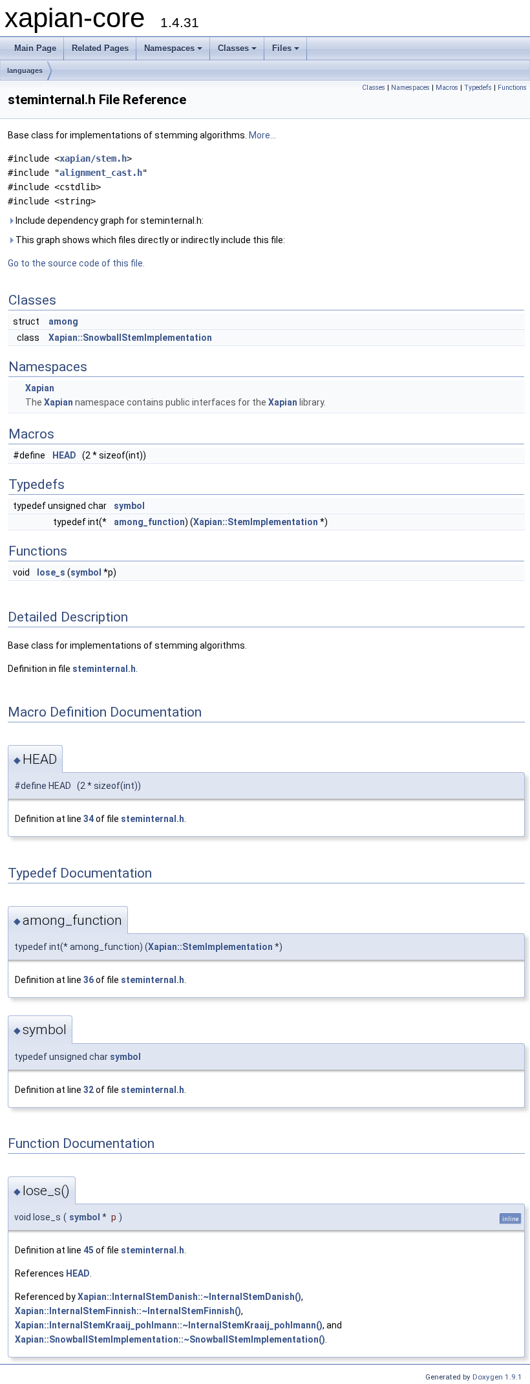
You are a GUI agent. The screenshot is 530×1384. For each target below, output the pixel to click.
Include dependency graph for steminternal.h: (109, 220)
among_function (149, 522)
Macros (447, 87)
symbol (129, 506)
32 (88, 1090)
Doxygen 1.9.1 (497, 1376)
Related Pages (100, 48)
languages (25, 70)
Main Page (35, 48)
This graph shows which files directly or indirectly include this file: (149, 240)
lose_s (51, 572)
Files (282, 48)
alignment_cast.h (100, 173)
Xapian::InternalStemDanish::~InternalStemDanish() (189, 1297)
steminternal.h (104, 669)
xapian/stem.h (93, 158)
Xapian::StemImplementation (255, 522)
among (63, 321)
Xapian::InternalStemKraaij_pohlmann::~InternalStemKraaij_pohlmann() (169, 1325)
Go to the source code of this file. (76, 263)
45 (88, 1250)
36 (88, 980)
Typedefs (478, 87)
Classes (233, 48)
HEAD (64, 455)
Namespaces (169, 48)
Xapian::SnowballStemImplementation (130, 337)
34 (88, 819)
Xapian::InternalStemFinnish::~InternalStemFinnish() (128, 1311)
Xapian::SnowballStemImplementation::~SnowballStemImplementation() (170, 1339)
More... (262, 135)
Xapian (39, 388)
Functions (512, 87)
